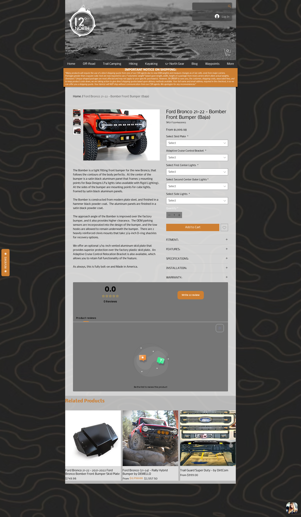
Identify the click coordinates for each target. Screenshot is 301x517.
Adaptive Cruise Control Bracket (186, 150)
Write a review (191, 295)
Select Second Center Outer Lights (187, 179)
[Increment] (179, 215)
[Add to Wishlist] (224, 227)
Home (77, 96)
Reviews (5, 263)
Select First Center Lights (182, 165)
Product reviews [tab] (86, 318)
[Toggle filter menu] (220, 328)
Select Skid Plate (177, 136)
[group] (150, 445)
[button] (227, 52)
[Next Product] (231, 446)
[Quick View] (93, 438)
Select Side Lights (178, 194)
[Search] (232, 34)
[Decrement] (169, 215)
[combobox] (197, 143)
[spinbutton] (174, 215)
